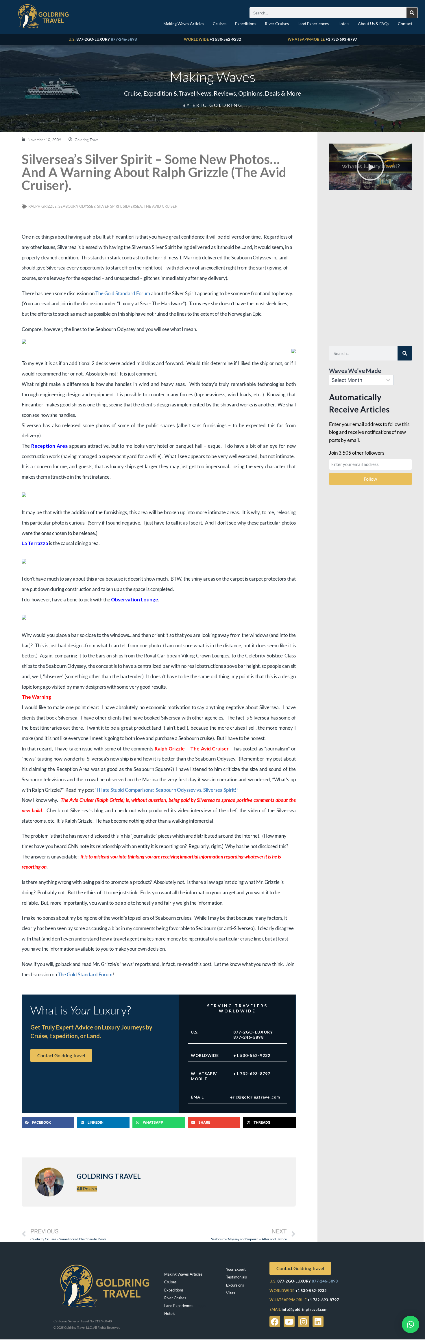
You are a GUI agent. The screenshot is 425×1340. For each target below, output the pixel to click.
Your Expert (236, 1269)
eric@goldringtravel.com (255, 1096)
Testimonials (236, 1277)
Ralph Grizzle (42, 206)
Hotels (343, 23)
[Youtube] (289, 1321)
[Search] (411, 13)
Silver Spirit (109, 206)
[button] (48, 1122)
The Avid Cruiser (160, 206)
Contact (405, 23)
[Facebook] (274, 1321)
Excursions (235, 1285)
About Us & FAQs (373, 23)
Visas (230, 1293)
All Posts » (87, 1188)
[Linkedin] (318, 1321)
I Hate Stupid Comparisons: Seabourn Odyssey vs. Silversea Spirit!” (167, 790)
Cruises (219, 23)
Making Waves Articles (183, 23)
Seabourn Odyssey (76, 206)
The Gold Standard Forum (122, 293)
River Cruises (277, 23)
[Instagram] (303, 1321)
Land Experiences (313, 23)
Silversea (132, 206)
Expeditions (245, 23)
